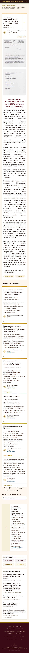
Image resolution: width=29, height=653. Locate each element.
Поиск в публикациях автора (12, 494)
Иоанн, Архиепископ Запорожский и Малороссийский (16, 31)
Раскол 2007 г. (20, 276)
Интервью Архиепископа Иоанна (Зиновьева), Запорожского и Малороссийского (17, 510)
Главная (3, 5)
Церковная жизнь (11, 5)
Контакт (19, 633)
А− (18, 36)
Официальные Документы (14, 628)
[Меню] (25, 1)
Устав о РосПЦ (20, 636)
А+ (24, 36)
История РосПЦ (9, 276)
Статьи (18, 626)
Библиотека (21, 631)
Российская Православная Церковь (13, 1)
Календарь (10, 633)
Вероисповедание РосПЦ (14, 639)
